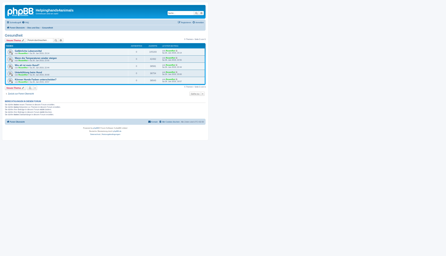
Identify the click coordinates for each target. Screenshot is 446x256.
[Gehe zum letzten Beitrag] (177, 51)
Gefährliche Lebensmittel (28, 51)
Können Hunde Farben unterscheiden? (35, 79)
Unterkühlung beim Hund (28, 72)
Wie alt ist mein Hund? (27, 65)
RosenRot (23, 53)
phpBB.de (117, 131)
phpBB (96, 128)
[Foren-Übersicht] (21, 11)
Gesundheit (14, 35)
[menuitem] (25, 22)
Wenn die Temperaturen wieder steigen (36, 58)
